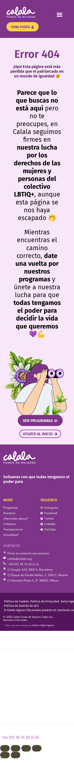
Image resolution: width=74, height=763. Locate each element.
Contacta (11, 545)
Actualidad (12, 714)
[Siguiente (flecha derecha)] (15, 755)
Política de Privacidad (44, 601)
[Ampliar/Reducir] (5, 748)
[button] (59, 14)
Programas (12, 656)
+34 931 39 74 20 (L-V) (20, 737)
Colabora (10, 691)
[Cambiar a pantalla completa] (15, 748)
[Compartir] (26, 748)
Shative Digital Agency (43, 625)
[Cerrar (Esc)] (36, 748)
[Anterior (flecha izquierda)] (5, 755)
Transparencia (15, 702)
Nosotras (10, 668)
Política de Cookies (16, 601)
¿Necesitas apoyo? (19, 679)
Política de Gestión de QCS (21, 605)
